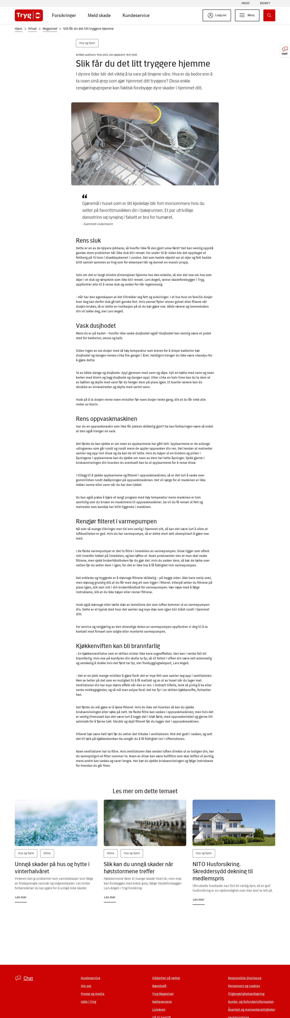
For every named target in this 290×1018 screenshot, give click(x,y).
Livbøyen (158, 1009)
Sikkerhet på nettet (166, 978)
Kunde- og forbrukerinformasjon (251, 1002)
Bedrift (265, 3)
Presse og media (92, 994)
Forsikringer (64, 15)
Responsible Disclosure (244, 978)
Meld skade (99, 15)
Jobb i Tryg (88, 1002)
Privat (245, 3)
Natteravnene (162, 1002)
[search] (269, 15)
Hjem (18, 29)
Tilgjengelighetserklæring (246, 994)
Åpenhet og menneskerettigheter (251, 1009)
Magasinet (50, 29)
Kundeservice (136, 15)
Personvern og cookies (244, 986)
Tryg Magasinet (163, 994)
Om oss (86, 986)
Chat (28, 978)
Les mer (20, 897)
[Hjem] (29, 15)
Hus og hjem (87, 43)
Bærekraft (159, 986)
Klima (47, 853)
